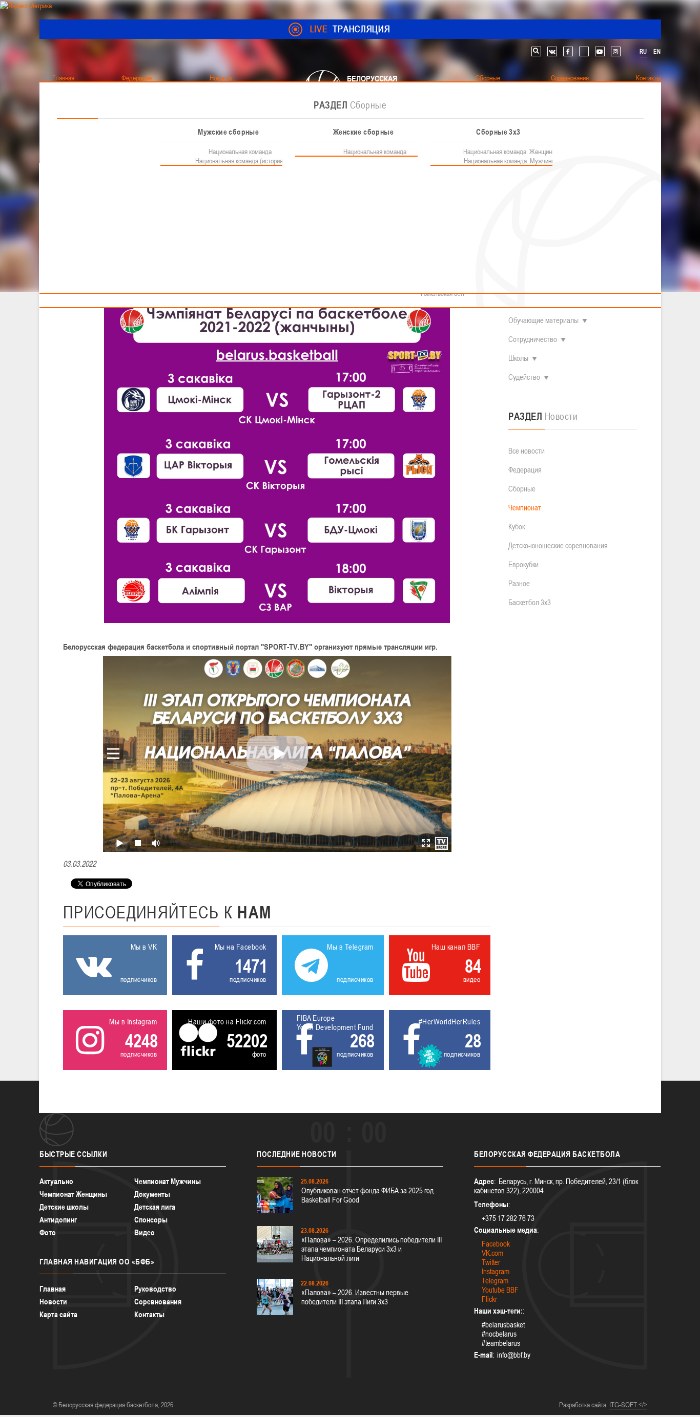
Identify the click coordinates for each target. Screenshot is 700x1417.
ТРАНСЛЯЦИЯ (350, 29)
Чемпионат (524, 507)
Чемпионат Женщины (73, 1194)
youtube (600, 51)
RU (643, 51)
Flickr (489, 1299)
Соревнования (157, 1301)
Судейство (524, 377)
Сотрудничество (532, 339)
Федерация (525, 469)
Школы (518, 358)
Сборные (522, 488)
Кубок (516, 526)
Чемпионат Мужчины (167, 1181)
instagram (616, 51)
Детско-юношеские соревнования (558, 545)
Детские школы (64, 1207)
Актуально (56, 1181)
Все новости (526, 450)
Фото (47, 1232)
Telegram (495, 1280)
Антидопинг (58, 1219)
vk (552, 51)
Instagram (495, 1271)
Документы (152, 1194)
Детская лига (154, 1207)
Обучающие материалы (543, 320)
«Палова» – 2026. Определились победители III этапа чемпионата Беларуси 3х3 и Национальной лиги (371, 1248)
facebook (568, 51)
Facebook (496, 1243)
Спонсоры (151, 1219)
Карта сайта (58, 1314)
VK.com (492, 1253)
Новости (53, 1301)
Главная (52, 1288)
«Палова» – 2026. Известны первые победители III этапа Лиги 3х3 (354, 1297)
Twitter (491, 1262)
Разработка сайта (582, 1405)
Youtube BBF (500, 1289)
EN (657, 51)
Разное (519, 583)
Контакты (149, 1314)
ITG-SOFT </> (628, 1405)
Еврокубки (523, 564)
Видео (144, 1232)
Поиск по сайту (536, 51)
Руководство (155, 1288)
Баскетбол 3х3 (529, 602)
